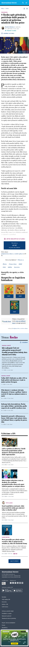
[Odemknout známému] (27, 8)
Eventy (3, 625)
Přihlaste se (21, 260)
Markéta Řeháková (10, 27)
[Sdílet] (24, 8)
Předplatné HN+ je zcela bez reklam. (20, 328)
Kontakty (4, 597)
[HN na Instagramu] (15, 583)
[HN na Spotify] (20, 583)
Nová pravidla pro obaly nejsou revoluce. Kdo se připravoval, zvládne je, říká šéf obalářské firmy (14, 541)
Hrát (8, 296)
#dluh (4, 267)
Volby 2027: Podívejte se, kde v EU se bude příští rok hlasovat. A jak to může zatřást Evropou (14, 380)
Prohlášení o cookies (6, 613)
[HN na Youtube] (22, 583)
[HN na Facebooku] (13, 583)
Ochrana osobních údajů (7, 611)
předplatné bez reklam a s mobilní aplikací (12, 253)
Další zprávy (14, 561)
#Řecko (5, 264)
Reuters (24, 51)
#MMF (20, 264)
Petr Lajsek (9, 503)
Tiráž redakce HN (6, 599)
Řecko (14, 337)
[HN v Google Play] (7, 590)
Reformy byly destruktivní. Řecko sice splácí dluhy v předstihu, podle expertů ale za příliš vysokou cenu (14, 406)
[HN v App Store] (17, 590)
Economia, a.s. (11, 574)
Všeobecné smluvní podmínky (9, 618)
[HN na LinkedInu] (17, 583)
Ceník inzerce (5, 606)
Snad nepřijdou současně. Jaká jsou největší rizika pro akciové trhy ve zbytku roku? (13, 508)
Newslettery (5, 627)
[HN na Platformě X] (11, 583)
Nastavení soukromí (6, 616)
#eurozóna (17, 267)
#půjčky (10, 267)
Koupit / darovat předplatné (8, 622)
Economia (4, 601)
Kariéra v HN (5, 604)
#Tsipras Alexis (13, 264)
